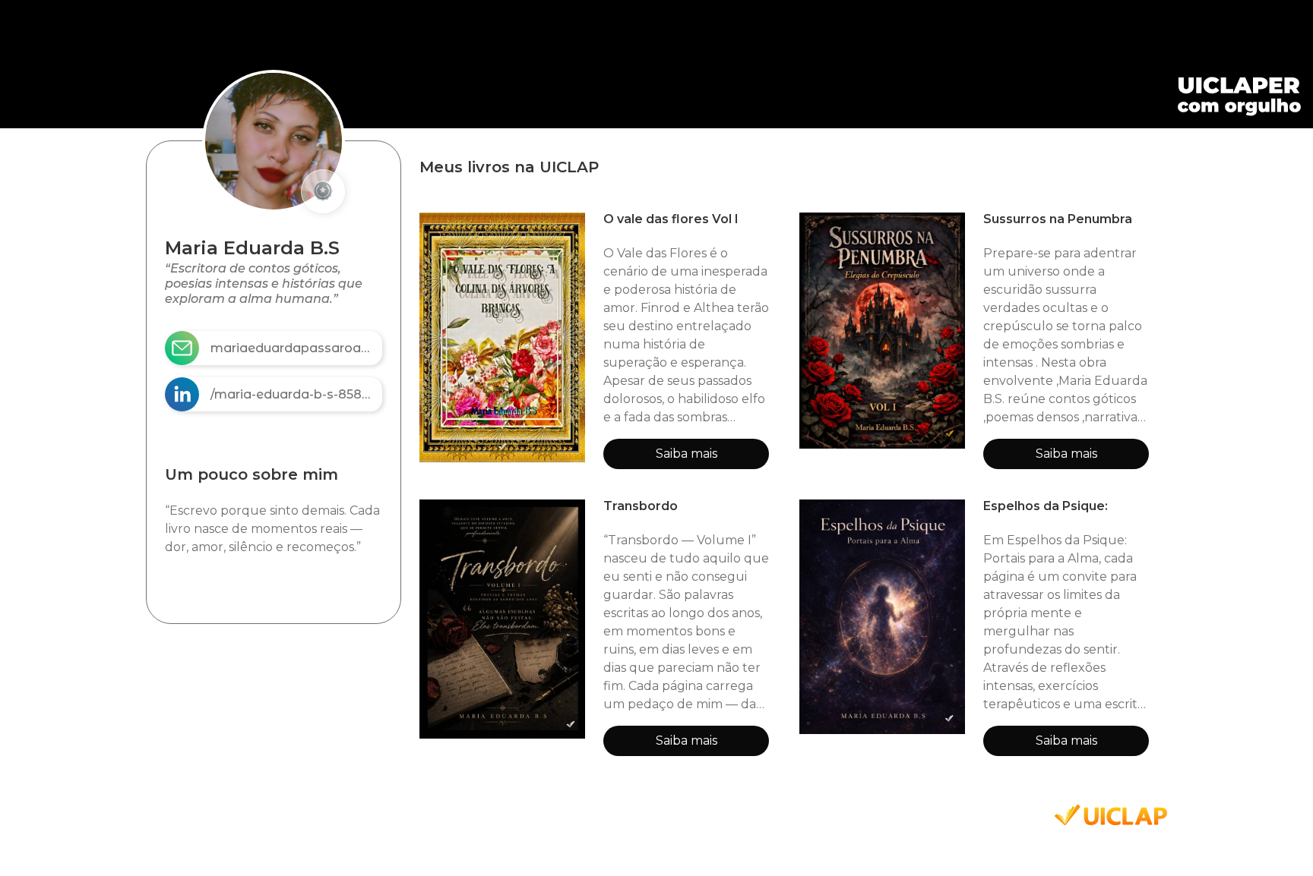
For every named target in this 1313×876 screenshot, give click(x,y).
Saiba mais (686, 453)
